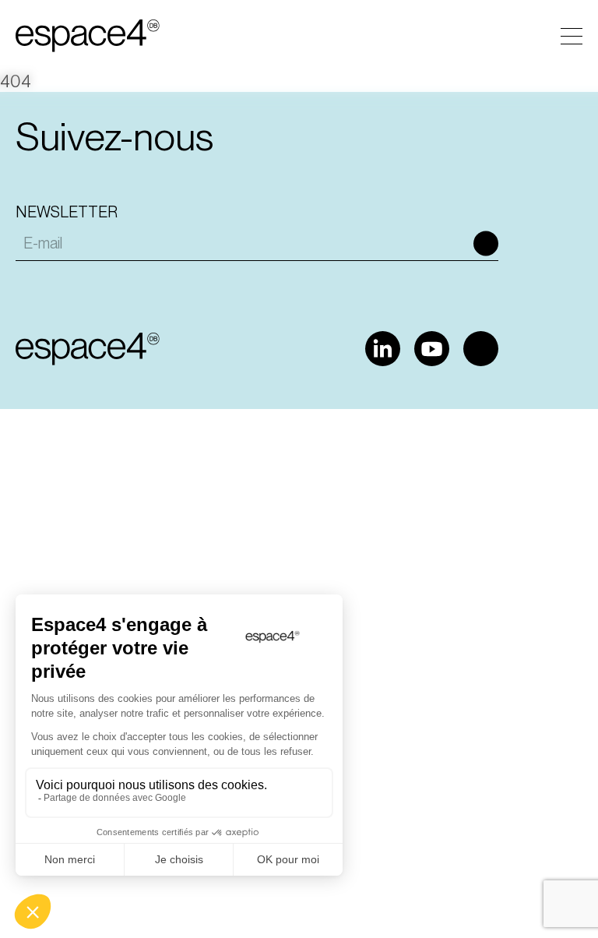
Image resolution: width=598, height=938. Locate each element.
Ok (485, 243)
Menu (571, 36)
